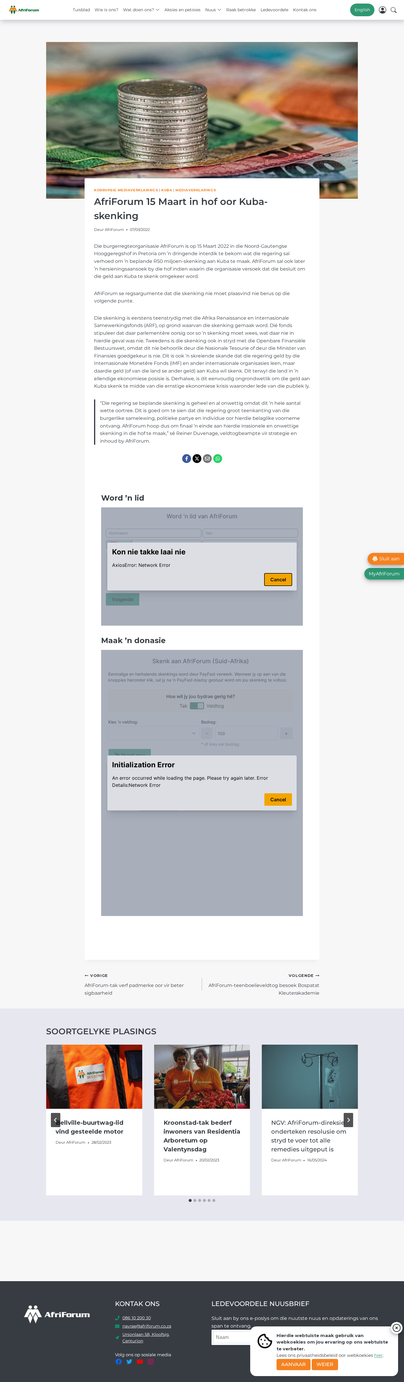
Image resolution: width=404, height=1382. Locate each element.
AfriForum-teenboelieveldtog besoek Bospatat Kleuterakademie (264, 984)
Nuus (210, 9)
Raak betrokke (241, 9)
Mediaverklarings (195, 190)
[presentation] (94, 1076)
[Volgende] (348, 1120)
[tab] (190, 1200)
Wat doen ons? (138, 9)
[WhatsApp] (217, 458)
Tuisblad (81, 9)
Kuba (166, 190)
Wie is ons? (106, 9)
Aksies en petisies (182, 9)
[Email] (207, 458)
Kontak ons (304, 9)
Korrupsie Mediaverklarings (126, 190)
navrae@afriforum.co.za (146, 1326)
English (362, 9)
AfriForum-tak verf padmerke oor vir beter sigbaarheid (134, 984)
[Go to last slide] (55, 1120)
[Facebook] (186, 458)
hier (378, 1355)
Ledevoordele (274, 9)
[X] (197, 458)
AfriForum (114, 229)
